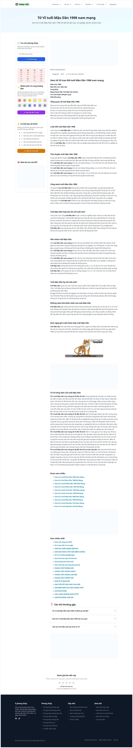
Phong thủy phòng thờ (51, 719)
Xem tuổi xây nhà (75, 710)
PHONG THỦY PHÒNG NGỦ (64, 568)
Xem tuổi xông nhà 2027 (63, 542)
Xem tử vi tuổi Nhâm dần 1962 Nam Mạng (70, 484)
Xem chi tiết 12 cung (32, 112)
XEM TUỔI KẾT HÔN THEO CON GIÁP (67, 584)
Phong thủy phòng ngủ (51, 707)
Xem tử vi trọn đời (32, 151)
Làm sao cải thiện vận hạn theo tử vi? (66, 627)
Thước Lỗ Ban (74, 719)
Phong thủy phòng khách (52, 710)
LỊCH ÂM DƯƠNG (61, 591)
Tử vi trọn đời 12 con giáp (64, 545)
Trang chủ (55, 74)
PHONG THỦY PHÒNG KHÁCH (65, 571)
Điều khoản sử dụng (105, 740)
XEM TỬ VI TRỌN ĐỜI (62, 581)
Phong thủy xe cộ (49, 723)
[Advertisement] (31, 176)
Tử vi (62, 74)
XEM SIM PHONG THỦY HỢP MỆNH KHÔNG (70, 552)
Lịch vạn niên (100, 719)
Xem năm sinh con (102, 710)
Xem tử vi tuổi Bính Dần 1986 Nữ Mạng (69, 480)
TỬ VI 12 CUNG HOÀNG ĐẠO (65, 555)
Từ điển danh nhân (49, 729)
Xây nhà (66, 4)
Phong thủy (55, 4)
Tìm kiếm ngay (32, 59)
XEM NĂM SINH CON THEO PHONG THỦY (69, 588)
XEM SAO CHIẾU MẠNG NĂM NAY (66, 549)
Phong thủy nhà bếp (50, 716)
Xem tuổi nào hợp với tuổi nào (66, 558)
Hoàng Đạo (113, 4)
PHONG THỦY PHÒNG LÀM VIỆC (66, 575)
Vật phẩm (88, 4)
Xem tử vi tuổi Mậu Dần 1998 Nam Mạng (69, 497)
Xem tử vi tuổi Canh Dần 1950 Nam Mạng (70, 490)
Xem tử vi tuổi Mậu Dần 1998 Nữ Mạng (69, 500)
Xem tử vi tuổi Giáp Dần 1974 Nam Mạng (69, 503)
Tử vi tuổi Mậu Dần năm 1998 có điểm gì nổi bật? (70, 611)
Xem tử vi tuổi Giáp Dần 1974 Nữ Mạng (69, 506)
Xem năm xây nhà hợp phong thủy (67, 565)
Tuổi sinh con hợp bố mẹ (104, 713)
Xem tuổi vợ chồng (102, 716)
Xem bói (77, 4)
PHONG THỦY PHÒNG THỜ (64, 578)
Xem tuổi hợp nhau (102, 707)
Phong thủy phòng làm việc (52, 713)
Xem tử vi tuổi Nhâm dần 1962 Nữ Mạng (69, 487)
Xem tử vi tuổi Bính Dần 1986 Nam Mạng (69, 477)
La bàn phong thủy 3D (77, 716)
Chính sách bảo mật (91, 740)
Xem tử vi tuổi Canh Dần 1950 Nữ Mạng (69, 493)
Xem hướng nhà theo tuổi (64, 562)
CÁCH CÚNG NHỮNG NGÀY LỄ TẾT (67, 594)
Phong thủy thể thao (50, 726)
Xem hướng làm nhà (77, 713)
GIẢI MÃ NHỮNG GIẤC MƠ (64, 597)
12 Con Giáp (100, 4)
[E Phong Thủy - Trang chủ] (22, 4)
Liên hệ (115, 740)
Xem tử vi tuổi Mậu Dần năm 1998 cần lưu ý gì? (69, 619)
